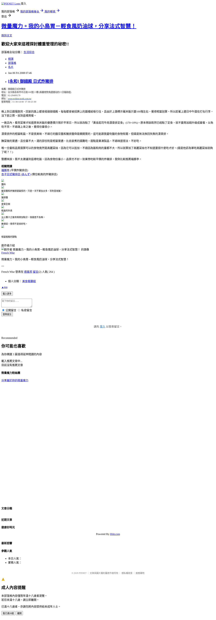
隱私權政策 (127, 573)
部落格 (12, 63)
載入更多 (7, 293)
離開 (19, 613)
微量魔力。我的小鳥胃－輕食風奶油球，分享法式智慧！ (68, 26)
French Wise (8, 252)
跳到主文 (6, 35)
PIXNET (83, 573)
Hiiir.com (115, 534)
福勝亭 (5, 170)
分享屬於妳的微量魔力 (14, 380)
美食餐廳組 (29, 281)
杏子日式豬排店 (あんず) (16, 174)
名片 (11, 67)
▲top (4, 287)
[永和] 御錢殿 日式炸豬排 (30, 81)
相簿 (11, 59)
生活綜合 (29, 52)
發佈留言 (7, 314)
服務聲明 (140, 573)
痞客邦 (28, 271)
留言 (35, 271)
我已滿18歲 (8, 613)
